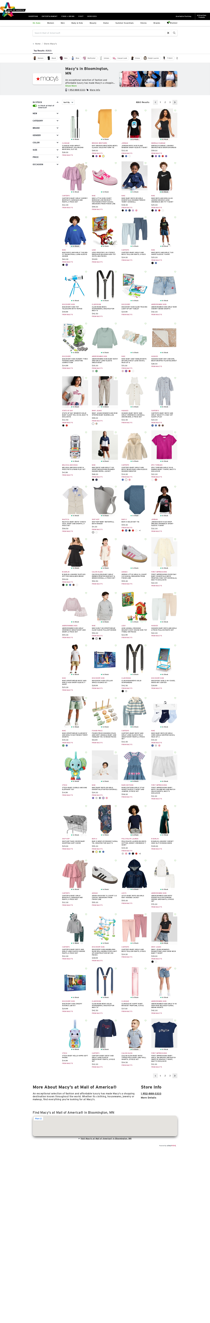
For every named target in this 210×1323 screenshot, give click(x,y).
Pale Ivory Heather (133, 210)
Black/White (63, 265)
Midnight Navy (130, 210)
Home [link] (106, 23)
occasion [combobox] (38, 164)
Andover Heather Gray (123, 854)
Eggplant (156, 156)
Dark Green (67, 585)
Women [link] (50, 23)
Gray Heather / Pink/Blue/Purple (123, 371)
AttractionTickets (201, 16)
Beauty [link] (93, 23)
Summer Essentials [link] (124, 23)
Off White (77, 585)
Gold (96, 852)
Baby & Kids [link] (77, 23)
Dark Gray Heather (96, 639)
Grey (93, 532)
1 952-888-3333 (76, 90)
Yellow (103, 156)
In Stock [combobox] (37, 102)
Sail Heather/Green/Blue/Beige (126, 371)
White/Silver (156, 962)
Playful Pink (136, 210)
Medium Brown (73, 585)
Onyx (130, 530)
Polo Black (133, 854)
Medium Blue (70, 585)
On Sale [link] (36, 23)
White (130, 156)
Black (93, 156)
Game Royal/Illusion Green (67, 265)
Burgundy (123, 530)
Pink (130, 480)
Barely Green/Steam (63, 745)
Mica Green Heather (100, 798)
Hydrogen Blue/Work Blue (67, 745)
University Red (159, 210)
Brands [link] (156, 23)
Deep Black (63, 425)
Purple (96, 156)
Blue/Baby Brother (152, 425)
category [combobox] (38, 121)
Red (100, 156)
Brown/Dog (163, 425)
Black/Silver (152, 962)
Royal (166, 156)
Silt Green (96, 371)
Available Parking (183, 16)
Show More (71, 86)
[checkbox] (39, 58)
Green (100, 852)
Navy (159, 156)
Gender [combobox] (37, 135)
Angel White (152, 480)
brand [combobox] (36, 128)
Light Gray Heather (93, 371)
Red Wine (67, 425)
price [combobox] (36, 157)
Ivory (126, 480)
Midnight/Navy (100, 639)
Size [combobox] (35, 150)
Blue (123, 480)
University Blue (126, 156)
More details (148, 1097)
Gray (156, 745)
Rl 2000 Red (136, 854)
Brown (93, 852)
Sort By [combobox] (66, 102)
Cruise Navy (130, 854)
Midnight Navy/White (96, 480)
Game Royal (156, 210)
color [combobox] (36, 142)
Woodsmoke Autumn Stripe (96, 424)
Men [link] (63, 23)
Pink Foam (107, 798)
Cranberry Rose (156, 480)
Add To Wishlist (86, 110)
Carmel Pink (126, 854)
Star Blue (156, 263)
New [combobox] (35, 113)
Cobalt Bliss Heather (93, 798)
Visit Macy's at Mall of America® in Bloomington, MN (106, 1138)
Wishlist (173, 23)
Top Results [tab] (43, 51)
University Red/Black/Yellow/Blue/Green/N (130, 371)
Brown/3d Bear (159, 425)
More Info (95, 90)
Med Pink (159, 745)
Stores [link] (143, 23)
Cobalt (126, 210)
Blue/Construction (156, 425)
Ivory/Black (93, 424)
